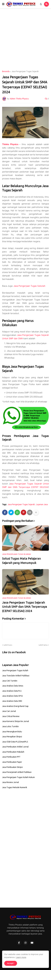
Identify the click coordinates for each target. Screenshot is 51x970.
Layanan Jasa (42, 504)
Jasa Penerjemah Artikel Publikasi (16, 772)
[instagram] (25, 942)
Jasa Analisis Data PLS (12, 691)
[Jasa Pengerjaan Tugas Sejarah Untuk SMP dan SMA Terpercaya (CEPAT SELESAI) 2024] (25, 582)
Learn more (21, 957)
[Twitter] (11, 512)
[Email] (29, 512)
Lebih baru (8, 645)
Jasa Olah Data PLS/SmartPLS (15, 742)
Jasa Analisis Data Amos (12, 686)
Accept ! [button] (10, 963)
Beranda (5, 71)
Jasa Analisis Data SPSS (12, 696)
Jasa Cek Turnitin (9, 681)
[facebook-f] (19, 942)
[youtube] (32, 942)
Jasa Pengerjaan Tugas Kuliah (15, 670)
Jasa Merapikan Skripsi (12, 736)
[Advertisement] (25, 39)
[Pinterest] (23, 512)
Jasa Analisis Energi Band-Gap (15, 706)
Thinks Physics (10, 144)
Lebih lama (43, 645)
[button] (3, 4)
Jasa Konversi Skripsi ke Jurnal (15, 721)
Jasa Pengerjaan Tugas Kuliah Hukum (18, 777)
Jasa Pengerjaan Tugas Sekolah (29, 286)
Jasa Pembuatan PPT (11, 757)
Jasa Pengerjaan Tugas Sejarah (25, 71)
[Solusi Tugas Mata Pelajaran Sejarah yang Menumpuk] (25, 538)
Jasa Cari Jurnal (9, 711)
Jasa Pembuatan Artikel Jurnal (15, 747)
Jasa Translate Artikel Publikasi (15, 675)
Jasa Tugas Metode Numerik (14, 787)
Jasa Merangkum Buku (12, 731)
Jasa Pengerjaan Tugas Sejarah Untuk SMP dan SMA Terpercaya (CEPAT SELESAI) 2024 (24, 606)
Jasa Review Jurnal (10, 782)
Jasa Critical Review (10, 716)
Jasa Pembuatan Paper (12, 762)
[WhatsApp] (17, 512)
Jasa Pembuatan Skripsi (12, 767)
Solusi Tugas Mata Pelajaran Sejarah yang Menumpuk (21, 560)
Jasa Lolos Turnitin (10, 726)
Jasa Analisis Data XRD (12, 701)
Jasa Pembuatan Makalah (13, 752)
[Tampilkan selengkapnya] (36, 512)
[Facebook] (5, 512)
